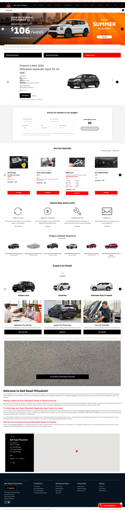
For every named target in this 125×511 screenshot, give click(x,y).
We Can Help (107, 222)
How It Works (102, 485)
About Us (101, 483)
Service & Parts (62, 480)
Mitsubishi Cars (102, 487)
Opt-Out (48, 505)
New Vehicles (37, 483)
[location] (78, 1)
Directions (12, 454)
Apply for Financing (81, 485)
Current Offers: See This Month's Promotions (62, 373)
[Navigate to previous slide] (1, 29)
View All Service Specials (106, 147)
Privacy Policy (15, 505)
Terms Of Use (21, 505)
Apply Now (47, 222)
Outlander (82, 407)
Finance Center (80, 483)
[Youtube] (14, 459)
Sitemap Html (32, 505)
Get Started (77, 222)
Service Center (59, 483)
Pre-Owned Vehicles (38, 487)
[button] (77, 448)
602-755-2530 (17, 443)
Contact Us (21, 454)
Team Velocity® (103, 505)
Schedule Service (115, 147)
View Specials (102, 328)
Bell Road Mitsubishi (8, 505)
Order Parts (58, 489)
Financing (81, 480)
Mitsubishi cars (43, 505)
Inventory (38, 480)
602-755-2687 (18, 445)
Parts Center (59, 487)
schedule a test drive (16, 421)
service (50, 401)
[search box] (62, 46)
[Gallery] (62, 29)
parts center (58, 401)
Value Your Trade (18, 222)
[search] (121, 5)
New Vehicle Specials (39, 485)
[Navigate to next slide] (124, 29)
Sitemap (26, 505)
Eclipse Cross (94, 407)
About (102, 480)
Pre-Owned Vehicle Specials (40, 489)
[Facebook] (11, 459)
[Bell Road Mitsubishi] (16, 5)
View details (25, 92)
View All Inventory (62, 234)
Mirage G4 (88, 407)
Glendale (74, 392)
